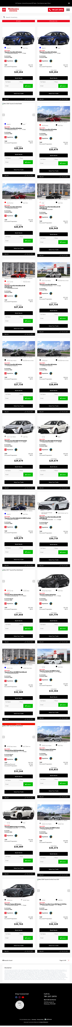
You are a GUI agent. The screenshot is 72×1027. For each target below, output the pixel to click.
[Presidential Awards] (22, 1005)
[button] (33, 38)
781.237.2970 (57, 10)
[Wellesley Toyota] (13, 10)
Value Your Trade (18, 93)
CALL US (6, 99)
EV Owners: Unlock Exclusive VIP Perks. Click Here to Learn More (33, 3)
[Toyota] (4, 10)
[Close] (69, 3)
